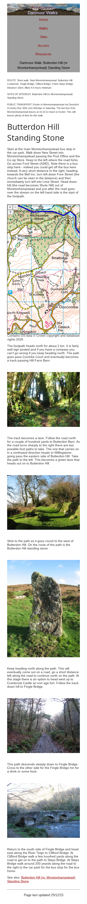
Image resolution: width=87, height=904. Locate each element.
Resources (43, 54)
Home (43, 19)
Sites (43, 37)
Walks (43, 28)
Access (43, 45)
